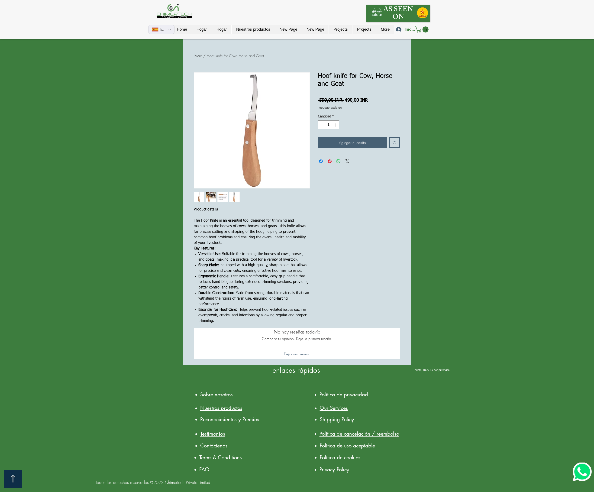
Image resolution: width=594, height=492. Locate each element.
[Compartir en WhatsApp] (338, 161)
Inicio (198, 55)
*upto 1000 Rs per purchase (431, 370)
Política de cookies (340, 457)
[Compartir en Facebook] (321, 161)
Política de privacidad (344, 394)
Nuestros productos (221, 408)
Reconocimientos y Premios (229, 419)
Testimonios (212, 433)
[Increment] (336, 125)
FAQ (204, 469)
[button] (422, 29)
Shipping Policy (337, 419)
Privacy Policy (334, 469)
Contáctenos (213, 445)
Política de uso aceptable (347, 445)
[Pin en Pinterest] (330, 161)
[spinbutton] (329, 125)
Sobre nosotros (216, 394)
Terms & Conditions (220, 457)
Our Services (334, 408)
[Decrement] (322, 125)
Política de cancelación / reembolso (359, 433)
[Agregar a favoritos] (394, 142)
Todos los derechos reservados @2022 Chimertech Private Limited (152, 482)
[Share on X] (347, 161)
